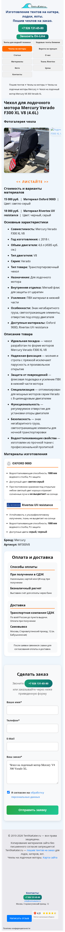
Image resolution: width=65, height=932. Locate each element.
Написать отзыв (19, 918)
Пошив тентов (16, 84)
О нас (48, 55)
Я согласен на (27, 794)
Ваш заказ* (14, 756)
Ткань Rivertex (48, 61)
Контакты (17, 74)
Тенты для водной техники (17, 42)
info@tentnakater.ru (32, 901)
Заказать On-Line (32, 36)
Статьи (17, 55)
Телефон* (13, 720)
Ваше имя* (14, 702)
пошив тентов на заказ (41, 850)
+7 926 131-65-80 (33, 28)
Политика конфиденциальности (16, 928)
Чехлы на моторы (17, 48)
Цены (48, 68)
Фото (17, 68)
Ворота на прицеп (48, 48)
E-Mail (11, 738)
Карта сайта (50, 857)
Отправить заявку (33, 810)
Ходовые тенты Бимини (48, 42)
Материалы (17, 61)
